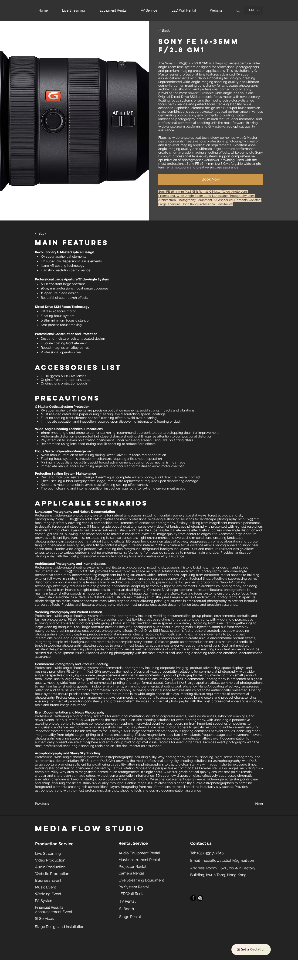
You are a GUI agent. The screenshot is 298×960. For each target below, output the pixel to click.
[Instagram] (200, 898)
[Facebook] (193, 898)
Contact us (201, 843)
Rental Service (133, 843)
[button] (171, 30)
